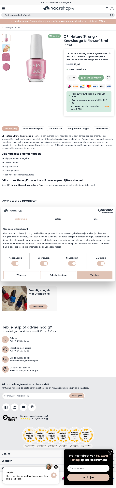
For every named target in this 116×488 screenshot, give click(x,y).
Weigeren (21, 275)
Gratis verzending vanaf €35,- (59, 2)
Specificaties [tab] (55, 128)
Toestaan (94, 275)
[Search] (111, 15)
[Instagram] (14, 407)
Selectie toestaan (58, 275)
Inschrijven (76, 395)
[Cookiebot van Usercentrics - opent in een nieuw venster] (100, 211)
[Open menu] (3, 8)
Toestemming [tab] (20, 219)
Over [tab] (96, 219)
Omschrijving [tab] (10, 128)
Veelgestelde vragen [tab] (78, 128)
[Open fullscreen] (36, 58)
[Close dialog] (110, 453)
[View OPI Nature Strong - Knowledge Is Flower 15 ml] (6, 38)
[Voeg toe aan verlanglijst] (108, 78)
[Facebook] (6, 407)
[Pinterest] (32, 407)
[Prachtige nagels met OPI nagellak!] (14, 298)
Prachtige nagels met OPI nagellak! (40, 292)
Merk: (68, 44)
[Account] (107, 8)
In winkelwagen (92, 77)
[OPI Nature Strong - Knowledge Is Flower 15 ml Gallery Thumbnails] (6, 52)
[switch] (44, 263)
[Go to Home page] (58, 8)
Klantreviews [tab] (101, 128)
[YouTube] (23, 407)
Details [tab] (58, 219)
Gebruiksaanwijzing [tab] (33, 128)
